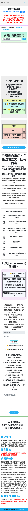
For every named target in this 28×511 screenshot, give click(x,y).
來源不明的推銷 (14, 382)
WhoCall (6, 3)
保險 (23, 362)
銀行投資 (19, 360)
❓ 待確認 (15, 342)
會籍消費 (13, 362)
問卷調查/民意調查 (11, 375)
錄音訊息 (20, 375)
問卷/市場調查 (21, 380)
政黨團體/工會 (11, 367)
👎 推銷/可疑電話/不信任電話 (14, 349)
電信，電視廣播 (11, 360)
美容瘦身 (7, 362)
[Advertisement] (14, 60)
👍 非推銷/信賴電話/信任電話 (14, 345)
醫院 (15, 370)
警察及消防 (19, 367)
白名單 (20, 370)
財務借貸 (18, 357)
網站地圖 (22, 509)
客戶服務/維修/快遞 (14, 372)
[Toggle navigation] (24, 2)
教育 (19, 362)
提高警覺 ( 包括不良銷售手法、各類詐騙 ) (14, 386)
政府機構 (9, 370)
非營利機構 (11, 365)
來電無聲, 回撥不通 (9, 380)
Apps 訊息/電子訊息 (14, 377)
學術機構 (18, 365)
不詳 (13, 357)
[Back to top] (25, 503)
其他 (9, 357)
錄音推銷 (14, 389)
